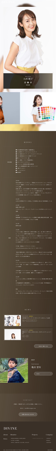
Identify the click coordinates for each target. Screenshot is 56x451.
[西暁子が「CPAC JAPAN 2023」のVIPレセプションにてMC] (12, 330)
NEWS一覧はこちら (43, 346)
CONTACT (49, 438)
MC (23, 320)
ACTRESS (17, 440)
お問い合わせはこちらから (28, 414)
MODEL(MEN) (22, 438)
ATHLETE (27, 442)
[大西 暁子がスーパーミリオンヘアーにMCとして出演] (12, 316)
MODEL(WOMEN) (15, 438)
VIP (27, 336)
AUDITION (49, 442)
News (5, 439)
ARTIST (12, 442)
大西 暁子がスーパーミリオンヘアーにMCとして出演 (36, 318)
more (38, 373)
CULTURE (22, 442)
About (5, 435)
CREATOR (17, 442)
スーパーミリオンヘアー (31, 320)
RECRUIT (48, 440)
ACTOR (12, 440)
